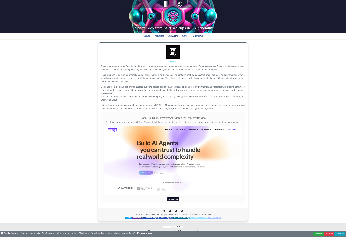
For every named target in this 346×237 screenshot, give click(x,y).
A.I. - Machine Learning (199, 218)
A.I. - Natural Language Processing (155, 218)
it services (137, 218)
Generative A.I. (214, 218)
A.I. (171, 218)
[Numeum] (167, 4)
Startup (129, 218)
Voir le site (173, 199)
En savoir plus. (144, 233)
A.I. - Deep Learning (181, 218)
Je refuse (329, 234)
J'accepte (319, 234)
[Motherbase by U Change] (178, 4)
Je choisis (339, 234)
